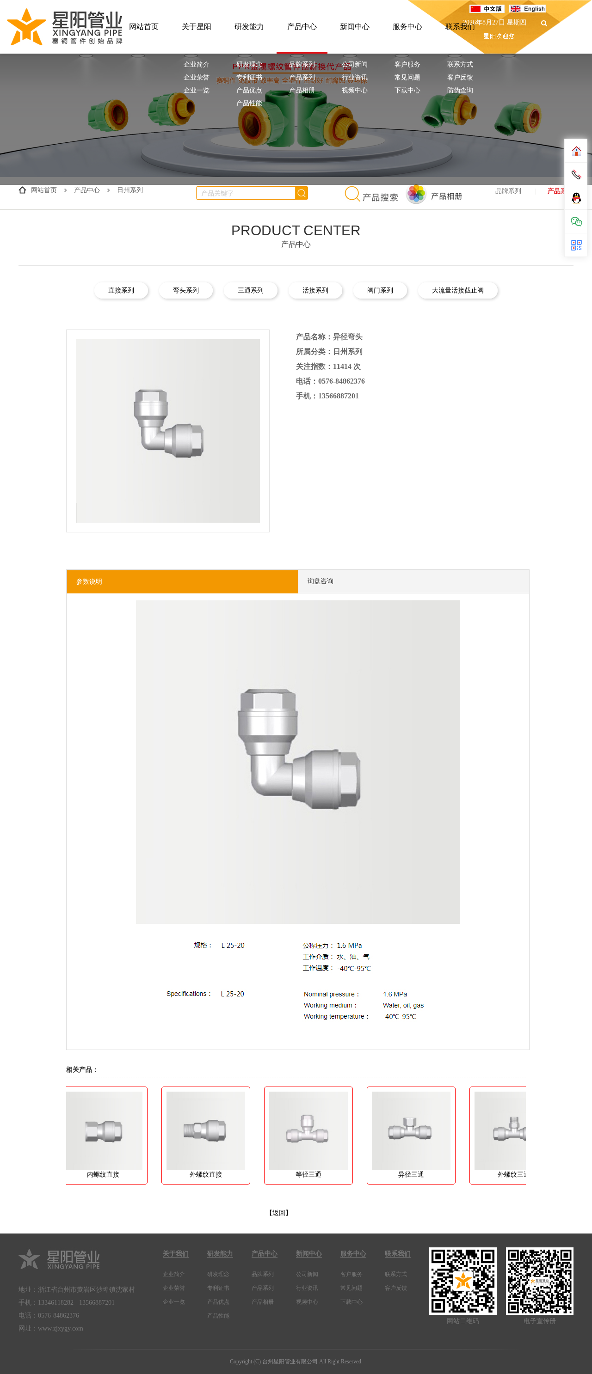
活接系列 (315, 290)
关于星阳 (196, 27)
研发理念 (249, 64)
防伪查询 (460, 90)
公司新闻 (355, 64)
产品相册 (302, 90)
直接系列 (121, 290)
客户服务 (407, 64)
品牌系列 (302, 64)
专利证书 (249, 77)
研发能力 (249, 27)
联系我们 (398, 1253)
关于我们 (176, 1253)
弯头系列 (186, 290)
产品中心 (302, 27)
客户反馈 (460, 77)
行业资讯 (355, 77)
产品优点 (249, 90)
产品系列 (302, 77)
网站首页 (144, 27)
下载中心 (407, 90)
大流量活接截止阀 (458, 290)
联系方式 (460, 64)
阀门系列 (380, 290)
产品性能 (249, 103)
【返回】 (279, 1212)
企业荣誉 (197, 77)
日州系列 (130, 190)
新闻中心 (355, 27)
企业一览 (197, 90)
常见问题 (407, 77)
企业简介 (197, 64)
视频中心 (355, 90)
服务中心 (407, 27)
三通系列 (251, 290)
